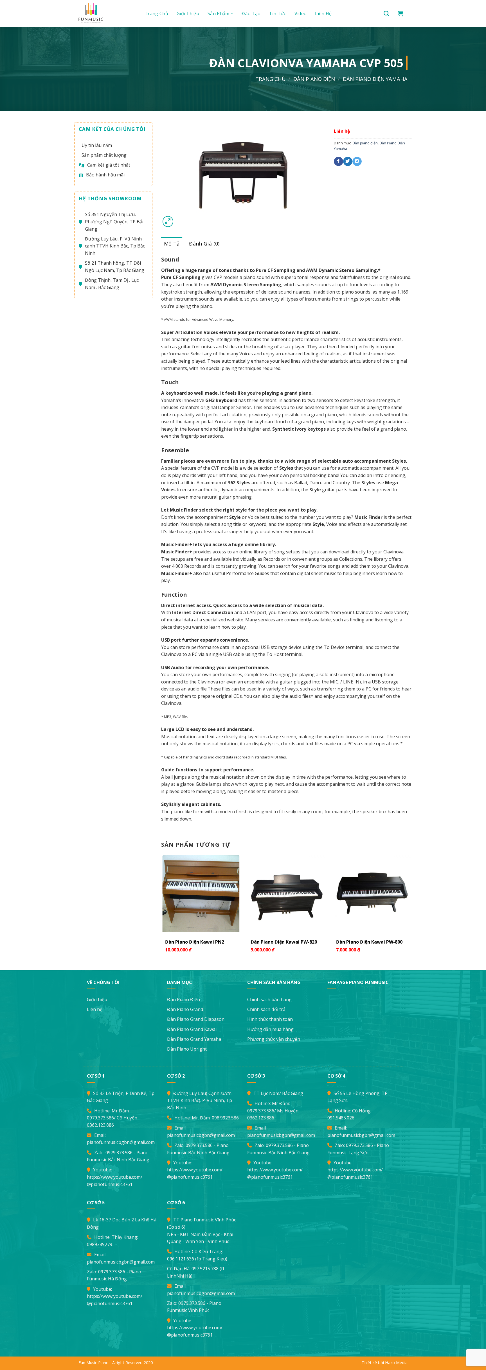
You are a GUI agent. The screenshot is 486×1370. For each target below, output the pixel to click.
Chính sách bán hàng (269, 999)
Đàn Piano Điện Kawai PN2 (194, 942)
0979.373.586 (100, 1118)
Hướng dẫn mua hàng (270, 1029)
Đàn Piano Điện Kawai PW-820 (284, 942)
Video (300, 13)
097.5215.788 (205, 1269)
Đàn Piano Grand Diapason (195, 1019)
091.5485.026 (340, 1118)
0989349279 (99, 1244)
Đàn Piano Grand (185, 1009)
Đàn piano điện (314, 78)
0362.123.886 (100, 1125)
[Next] (411, 906)
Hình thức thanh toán (270, 1019)
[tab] (172, 244)
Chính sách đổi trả (266, 1009)
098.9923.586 (225, 1118)
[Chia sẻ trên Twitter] (347, 161)
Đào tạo (251, 13)
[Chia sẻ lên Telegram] (357, 161)
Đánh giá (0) (204, 243)
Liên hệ (323, 13)
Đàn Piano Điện (183, 999)
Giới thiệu (188, 13)
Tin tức (277, 13)
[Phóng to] (168, 221)
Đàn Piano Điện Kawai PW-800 (369, 942)
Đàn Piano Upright (187, 1049)
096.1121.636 (180, 1259)
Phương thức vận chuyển (273, 1039)
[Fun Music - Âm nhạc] (105, 13)
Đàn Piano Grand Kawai (192, 1029)
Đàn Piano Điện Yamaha (375, 78)
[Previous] (161, 906)
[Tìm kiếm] (386, 13)
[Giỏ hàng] (400, 13)
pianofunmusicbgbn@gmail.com (121, 1142)
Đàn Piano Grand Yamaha (194, 1039)
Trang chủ (156, 13)
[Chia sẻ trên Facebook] (338, 161)
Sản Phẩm (219, 13)
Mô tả (172, 243)
